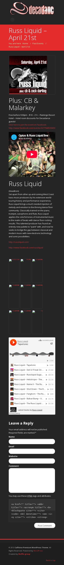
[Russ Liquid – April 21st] (32, 75)
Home (25, 43)
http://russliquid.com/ (19, 242)
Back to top (50, 560)
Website (13, 456)
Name (31, 436)
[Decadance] (32, 9)
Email (31, 446)
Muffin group (24, 554)
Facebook (12, 19)
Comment (14, 466)
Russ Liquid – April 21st (19, 46)
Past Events (37, 43)
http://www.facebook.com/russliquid (26, 247)
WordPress (38, 551)
